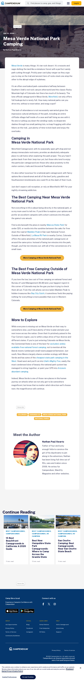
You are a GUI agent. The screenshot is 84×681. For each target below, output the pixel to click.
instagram (54, 604)
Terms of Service (10, 632)
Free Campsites (44, 628)
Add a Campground (62, 624)
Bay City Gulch (38, 293)
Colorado (22, 414)
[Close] (80, 668)
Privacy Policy (9, 628)
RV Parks (42, 632)
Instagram (29, 632)
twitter (49, 604)
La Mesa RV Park (39, 235)
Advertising (60, 628)
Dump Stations (44, 624)
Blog (27, 624)
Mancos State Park (55, 225)
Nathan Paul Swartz (13, 50)
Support (58, 632)
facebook (43, 604)
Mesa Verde (17, 66)
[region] (42, 672)
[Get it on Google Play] (27, 611)
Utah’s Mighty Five (52, 361)
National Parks (42, 418)
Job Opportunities (11, 624)
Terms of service (69, 650)
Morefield (53, 97)
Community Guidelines (12, 635)
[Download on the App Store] (11, 611)
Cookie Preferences (9, 677)
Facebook (29, 628)
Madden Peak (33, 232)
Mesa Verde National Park (54, 414)
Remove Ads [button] (17, 26)
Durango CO (35, 414)
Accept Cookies (28, 677)
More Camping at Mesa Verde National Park (42, 258)
